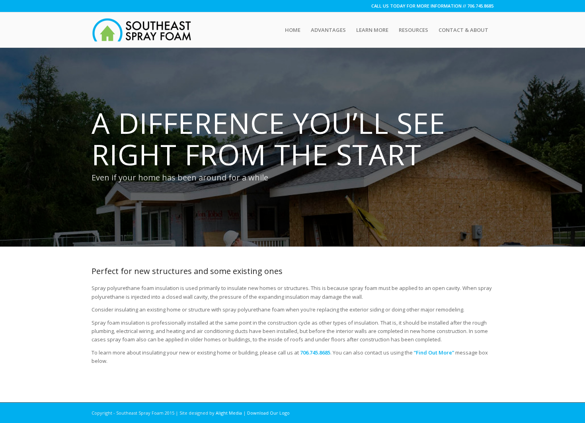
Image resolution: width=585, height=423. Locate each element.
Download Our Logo (268, 413)
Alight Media (229, 413)
